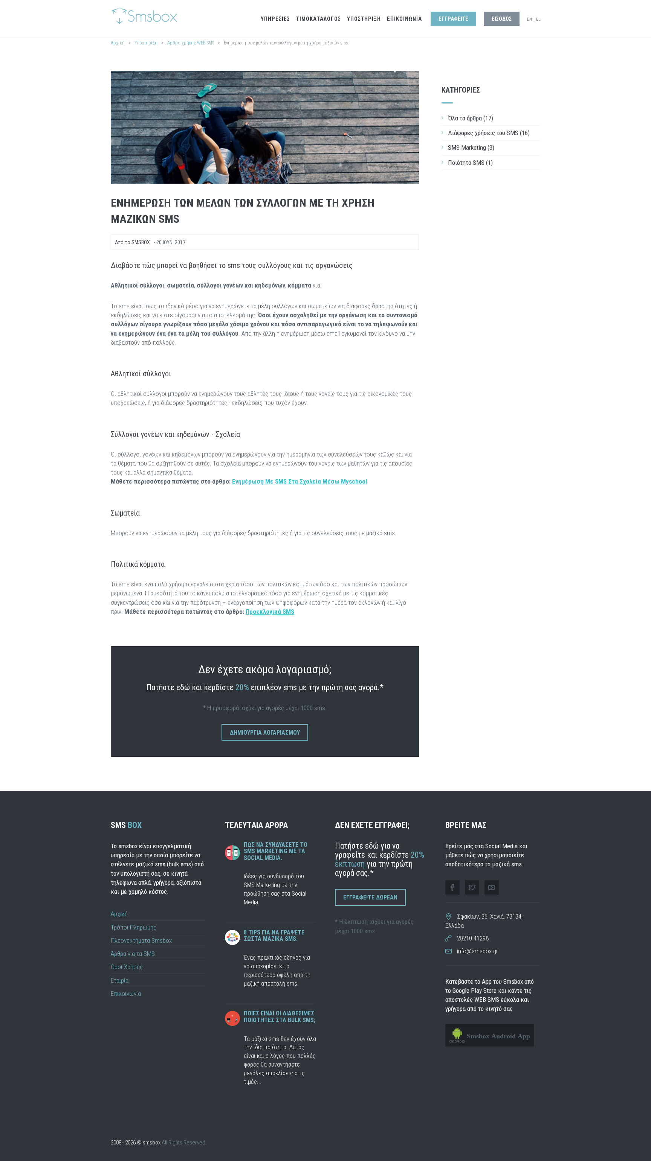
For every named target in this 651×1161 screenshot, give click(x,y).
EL (538, 19)
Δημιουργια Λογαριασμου (265, 732)
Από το (132, 242)
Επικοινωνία (126, 993)
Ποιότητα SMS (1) (470, 162)
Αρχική (118, 43)
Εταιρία (119, 980)
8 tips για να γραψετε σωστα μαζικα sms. (274, 936)
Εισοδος (502, 19)
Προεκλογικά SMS (270, 611)
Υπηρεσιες (275, 19)
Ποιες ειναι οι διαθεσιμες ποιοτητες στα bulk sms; (279, 1017)
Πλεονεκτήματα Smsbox (141, 940)
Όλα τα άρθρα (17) (470, 118)
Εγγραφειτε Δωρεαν (370, 897)
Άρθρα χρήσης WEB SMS (191, 43)
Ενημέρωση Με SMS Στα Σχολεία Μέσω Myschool (299, 481)
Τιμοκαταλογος (318, 19)
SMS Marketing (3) (471, 147)
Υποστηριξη (364, 19)
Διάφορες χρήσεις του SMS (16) (489, 133)
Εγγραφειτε (453, 19)
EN (529, 19)
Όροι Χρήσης (127, 967)
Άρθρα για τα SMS (133, 953)
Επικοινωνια (404, 19)
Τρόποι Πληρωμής (133, 927)
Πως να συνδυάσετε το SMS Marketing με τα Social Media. (275, 851)
